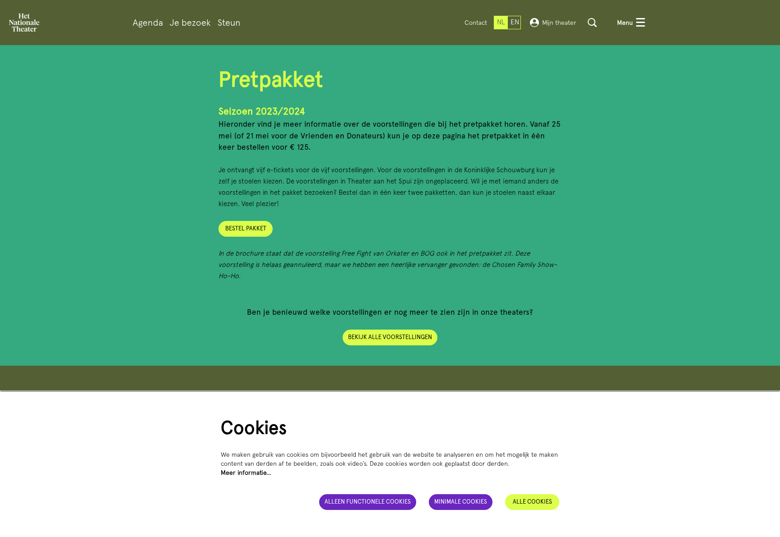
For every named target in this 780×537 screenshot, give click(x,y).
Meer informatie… (246, 472)
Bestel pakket (245, 228)
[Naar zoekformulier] (592, 22)
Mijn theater (559, 22)
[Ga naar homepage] (24, 23)
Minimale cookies (460, 501)
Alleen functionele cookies (368, 501)
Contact (475, 22)
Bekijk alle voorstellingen (390, 337)
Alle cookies (532, 501)
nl (501, 22)
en (515, 22)
